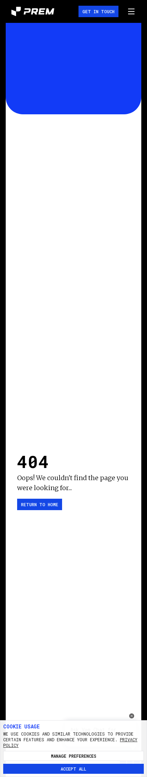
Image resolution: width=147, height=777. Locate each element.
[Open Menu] (131, 11)
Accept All (73, 769)
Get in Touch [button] (98, 11)
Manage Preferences (73, 756)
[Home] (32, 11)
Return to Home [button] (39, 504)
